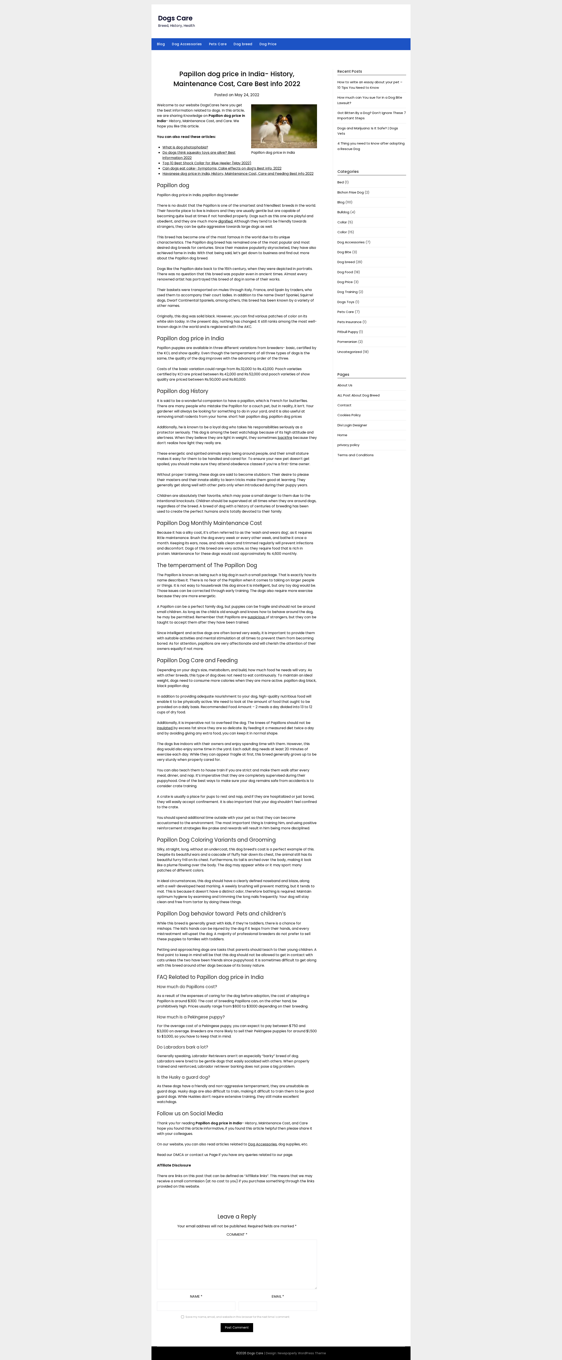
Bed (340, 182)
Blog (161, 44)
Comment (237, 1234)
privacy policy (348, 445)
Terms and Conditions (355, 455)
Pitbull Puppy (347, 331)
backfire (285, 437)
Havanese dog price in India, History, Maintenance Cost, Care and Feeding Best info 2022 (237, 173)
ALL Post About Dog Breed (358, 395)
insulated (165, 728)
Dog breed (243, 44)
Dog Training (347, 291)
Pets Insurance (349, 322)
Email (278, 1296)
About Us (344, 385)
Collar (342, 222)
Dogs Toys (345, 302)
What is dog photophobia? (185, 147)
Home (342, 435)
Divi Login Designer (352, 425)
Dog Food (345, 272)
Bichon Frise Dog (350, 192)
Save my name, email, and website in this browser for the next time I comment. (238, 1317)
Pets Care (218, 44)
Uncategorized (349, 351)
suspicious (257, 617)
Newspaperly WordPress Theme (302, 1353)
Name (196, 1296)
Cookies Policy (349, 415)
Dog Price (268, 44)
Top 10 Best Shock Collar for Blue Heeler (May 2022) (206, 163)
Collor (342, 232)
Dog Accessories (187, 44)
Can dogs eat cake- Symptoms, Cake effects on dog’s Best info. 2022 (221, 168)
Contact (344, 405)
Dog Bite (344, 252)
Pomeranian (347, 341)
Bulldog (343, 212)
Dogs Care (175, 18)
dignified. (225, 221)
